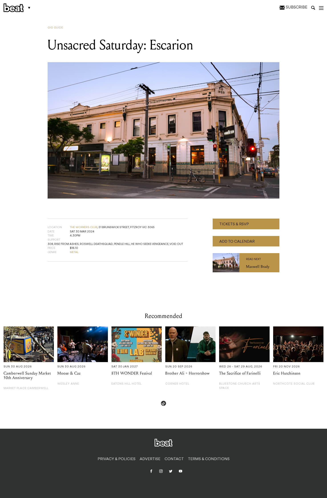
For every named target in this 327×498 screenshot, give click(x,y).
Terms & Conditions (209, 459)
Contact (174, 459)
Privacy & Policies (116, 459)
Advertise (150, 459)
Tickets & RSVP (234, 224)
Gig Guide (55, 28)
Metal (74, 252)
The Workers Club (83, 227)
